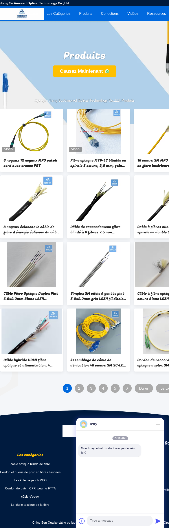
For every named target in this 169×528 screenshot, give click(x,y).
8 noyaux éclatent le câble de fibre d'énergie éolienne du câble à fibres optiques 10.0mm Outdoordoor (32, 229)
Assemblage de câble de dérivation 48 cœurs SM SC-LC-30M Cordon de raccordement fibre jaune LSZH (97, 362)
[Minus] (158, 424)
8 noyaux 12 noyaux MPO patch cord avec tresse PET (30, 163)
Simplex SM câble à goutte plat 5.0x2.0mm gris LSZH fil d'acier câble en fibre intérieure (97, 296)
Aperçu (32, 13)
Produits (85, 13)
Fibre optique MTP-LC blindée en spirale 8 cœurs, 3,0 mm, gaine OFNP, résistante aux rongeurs (98, 163)
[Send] (158, 521)
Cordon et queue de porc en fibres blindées (30, 472)
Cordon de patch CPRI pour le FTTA (30, 488)
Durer (144, 388)
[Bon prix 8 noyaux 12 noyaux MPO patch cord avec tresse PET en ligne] (31, 131)
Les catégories (58, 13)
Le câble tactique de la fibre (30, 504)
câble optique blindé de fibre (30, 464)
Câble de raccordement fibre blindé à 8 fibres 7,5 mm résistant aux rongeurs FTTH (96, 229)
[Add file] (82, 521)
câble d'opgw (30, 496)
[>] (127, 388)
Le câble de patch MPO (30, 480)
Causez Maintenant (82, 71)
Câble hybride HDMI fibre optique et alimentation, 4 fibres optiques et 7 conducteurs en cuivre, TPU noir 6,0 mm (32, 362)
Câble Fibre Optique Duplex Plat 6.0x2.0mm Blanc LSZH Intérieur (31, 296)
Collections (110, 13)
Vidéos (132, 13)
